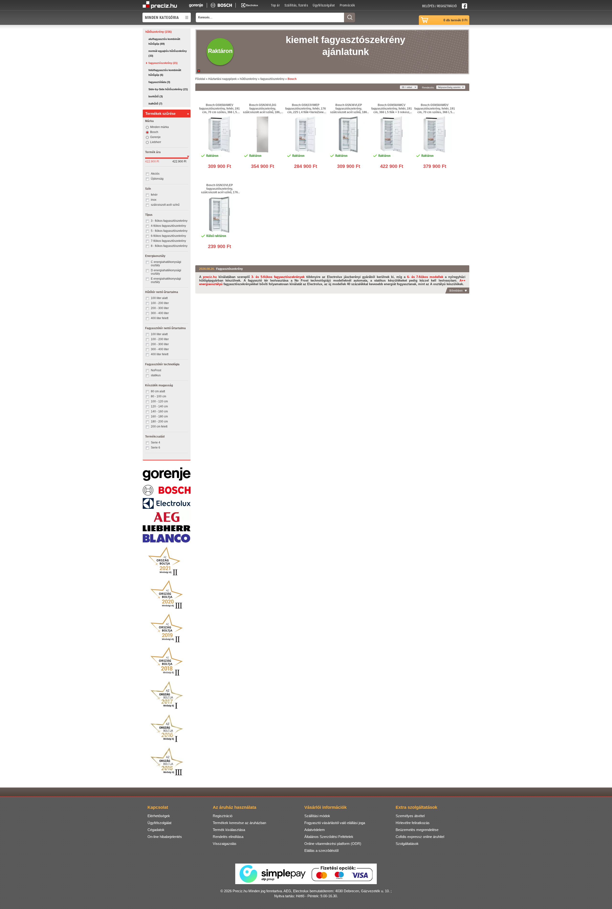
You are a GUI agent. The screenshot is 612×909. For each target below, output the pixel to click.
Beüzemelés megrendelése (417, 830)
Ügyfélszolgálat (324, 5)
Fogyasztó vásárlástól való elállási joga (334, 823)
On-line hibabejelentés (165, 837)
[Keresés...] (349, 17)
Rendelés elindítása (228, 837)
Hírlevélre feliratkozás (413, 823)
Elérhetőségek (159, 816)
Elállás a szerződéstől (321, 850)
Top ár (275, 5)
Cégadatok (156, 830)
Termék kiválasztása (229, 830)
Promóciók (347, 5)
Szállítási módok (317, 816)
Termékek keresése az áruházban (239, 823)
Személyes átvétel (410, 816)
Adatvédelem (314, 830)
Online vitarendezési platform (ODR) (332, 844)
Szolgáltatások (407, 844)
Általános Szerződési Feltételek (328, 837)
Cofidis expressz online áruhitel (420, 837)
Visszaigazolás (224, 844)
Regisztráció (222, 816)
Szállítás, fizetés (296, 5)
